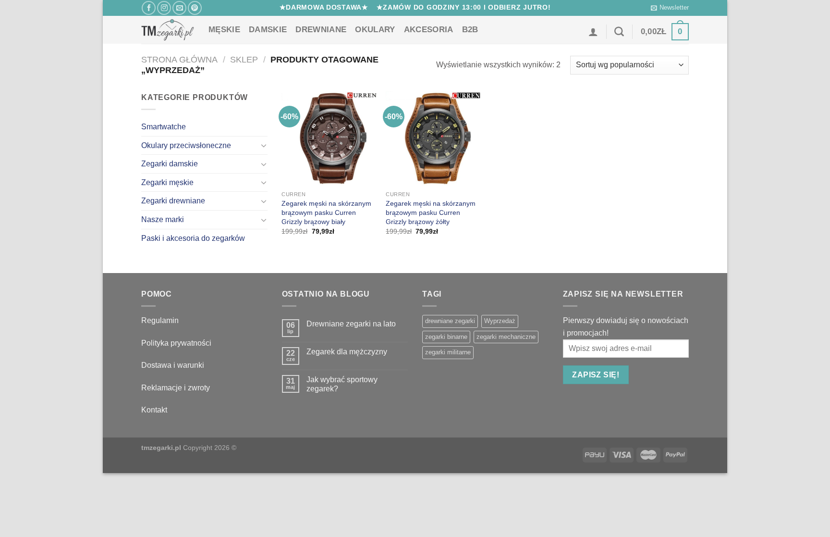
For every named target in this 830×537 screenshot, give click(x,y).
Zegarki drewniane (173, 201)
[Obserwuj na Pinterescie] (195, 8)
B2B (470, 29)
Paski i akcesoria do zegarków (193, 238)
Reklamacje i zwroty (175, 388)
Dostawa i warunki (172, 365)
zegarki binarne (446, 336)
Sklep (244, 59)
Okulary (375, 29)
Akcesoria (428, 29)
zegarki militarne (448, 352)
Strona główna (179, 59)
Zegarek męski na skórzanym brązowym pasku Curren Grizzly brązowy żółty (431, 212)
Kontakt (154, 410)
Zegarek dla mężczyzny (346, 352)
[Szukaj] (619, 31)
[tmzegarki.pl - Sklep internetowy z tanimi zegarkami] (167, 30)
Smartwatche (163, 127)
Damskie (268, 29)
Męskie (224, 29)
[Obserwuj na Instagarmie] (164, 8)
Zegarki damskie (169, 164)
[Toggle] (264, 145)
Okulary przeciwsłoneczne (186, 145)
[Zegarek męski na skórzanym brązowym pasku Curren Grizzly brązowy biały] (328, 138)
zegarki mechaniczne (506, 336)
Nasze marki (162, 219)
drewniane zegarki (450, 321)
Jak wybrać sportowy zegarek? (342, 384)
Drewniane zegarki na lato (351, 324)
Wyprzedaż (499, 321)
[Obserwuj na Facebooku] (149, 8)
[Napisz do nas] (179, 8)
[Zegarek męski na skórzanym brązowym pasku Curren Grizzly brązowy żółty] (433, 138)
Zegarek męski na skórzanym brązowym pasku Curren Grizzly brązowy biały (326, 212)
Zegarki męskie (167, 182)
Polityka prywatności (176, 343)
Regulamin (160, 320)
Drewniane (320, 29)
